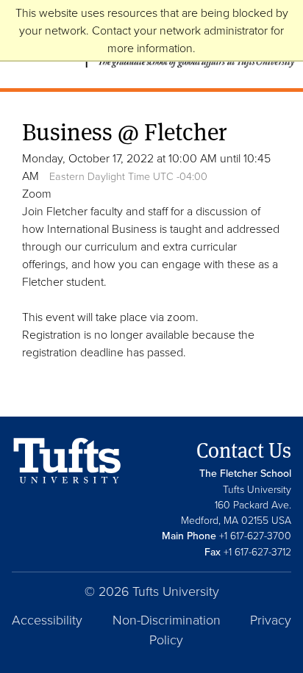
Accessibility (47, 619)
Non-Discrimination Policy (167, 629)
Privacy (270, 619)
